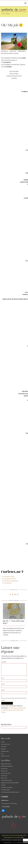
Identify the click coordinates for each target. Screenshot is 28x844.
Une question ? (8, 583)
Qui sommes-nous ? (5, 744)
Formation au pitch (5, 789)
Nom (2, 678)
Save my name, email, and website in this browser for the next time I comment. (13, 699)
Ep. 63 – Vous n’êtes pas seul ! (13, 622)
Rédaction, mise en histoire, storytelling (10, 782)
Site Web (2, 690)
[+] (14, 611)
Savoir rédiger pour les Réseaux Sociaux (10, 792)
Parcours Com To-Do (10, 578)
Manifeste (3, 749)
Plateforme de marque (6, 763)
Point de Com (4, 775)
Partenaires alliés (5, 751)
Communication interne (6, 780)
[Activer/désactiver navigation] (25, 3)
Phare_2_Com (4, 771)
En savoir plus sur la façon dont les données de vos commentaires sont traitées (13, 710)
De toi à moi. (4, 746)
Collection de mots (5, 756)
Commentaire (3, 661)
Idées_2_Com (4, 778)
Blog (2, 753)
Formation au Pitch (9, 576)
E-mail (2, 684)
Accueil (2, 741)
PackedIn (3, 785)
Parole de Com (4, 768)
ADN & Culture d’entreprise (7, 766)
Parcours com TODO (6, 773)
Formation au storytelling (11, 581)
